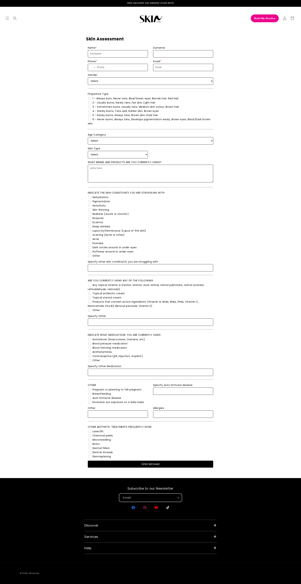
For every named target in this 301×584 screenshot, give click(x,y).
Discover (91, 525)
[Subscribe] (178, 498)
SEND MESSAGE (150, 464)
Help (87, 548)
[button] (7, 18)
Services (91, 537)
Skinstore (34, 573)
